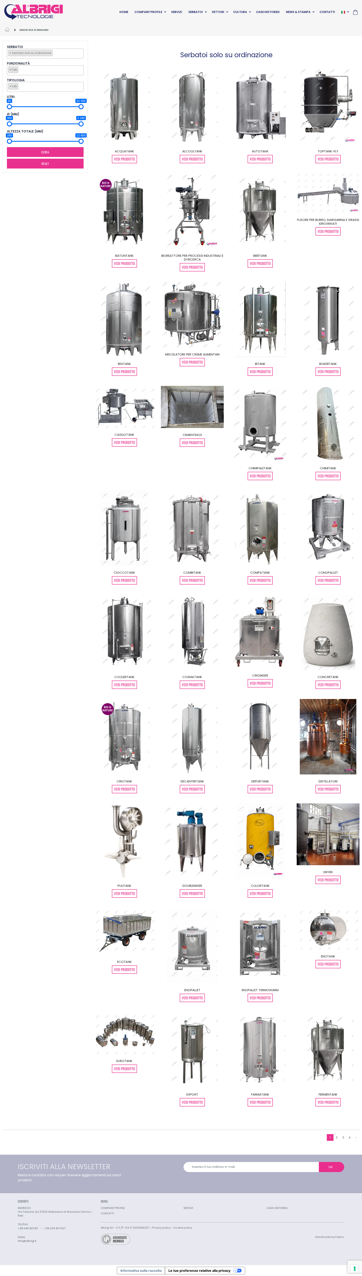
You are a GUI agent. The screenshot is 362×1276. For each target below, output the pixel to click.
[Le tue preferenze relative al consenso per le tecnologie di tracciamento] (355, 1269)
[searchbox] (55, 53)
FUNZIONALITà (18, 63)
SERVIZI (176, 12)
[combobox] (45, 53)
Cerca (45, 152)
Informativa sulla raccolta (141, 1270)
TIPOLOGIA (16, 80)
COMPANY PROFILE (148, 12)
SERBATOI (195, 12)
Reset (45, 163)
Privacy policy (161, 1228)
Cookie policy (182, 1228)
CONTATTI (327, 12)
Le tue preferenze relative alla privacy (199, 1270)
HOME (123, 12)
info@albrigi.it (27, 1241)
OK (330, 1167)
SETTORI (218, 12)
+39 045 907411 (28, 1228)
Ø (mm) (13, 114)
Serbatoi (15, 47)
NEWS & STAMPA (298, 12)
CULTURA (240, 12)
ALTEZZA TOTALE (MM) (25, 131)
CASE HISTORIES (268, 12)
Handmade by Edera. (329, 1237)
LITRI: (11, 97)
